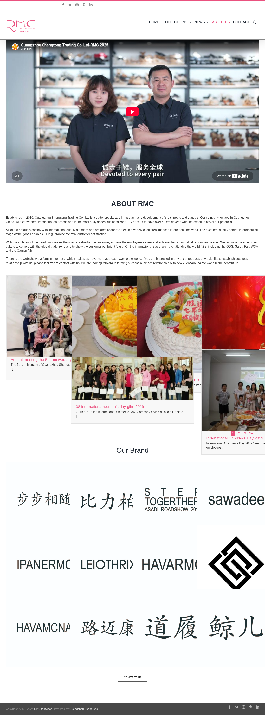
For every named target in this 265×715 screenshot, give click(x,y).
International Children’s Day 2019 (234, 438)
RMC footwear (43, 708)
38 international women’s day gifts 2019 (110, 407)
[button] (254, 22)
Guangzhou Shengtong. (84, 708)
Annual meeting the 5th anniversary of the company (55, 359)
